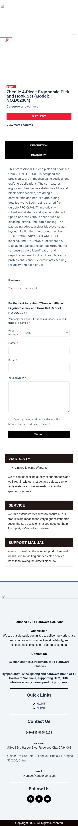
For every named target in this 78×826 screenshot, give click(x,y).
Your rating (13, 333)
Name (13, 343)
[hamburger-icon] (74, 35)
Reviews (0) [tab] (39, 154)
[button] (39, 116)
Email (12, 360)
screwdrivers (29, 106)
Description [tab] (39, 145)
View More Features (20, 125)
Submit (39, 434)
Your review (17, 377)
